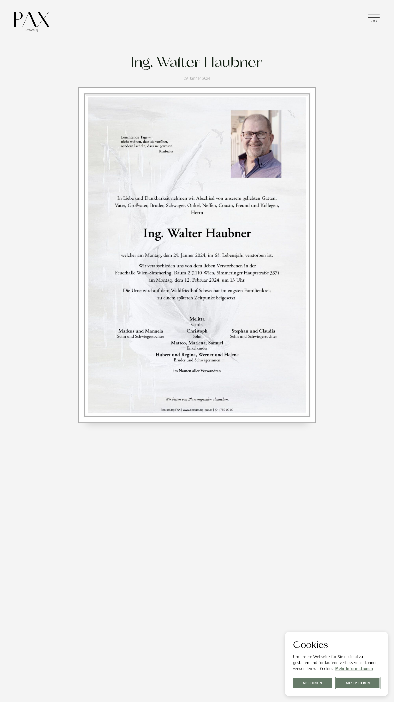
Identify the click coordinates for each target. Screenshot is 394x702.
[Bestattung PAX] (31, 22)
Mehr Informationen (354, 668)
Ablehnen (312, 682)
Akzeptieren (358, 682)
